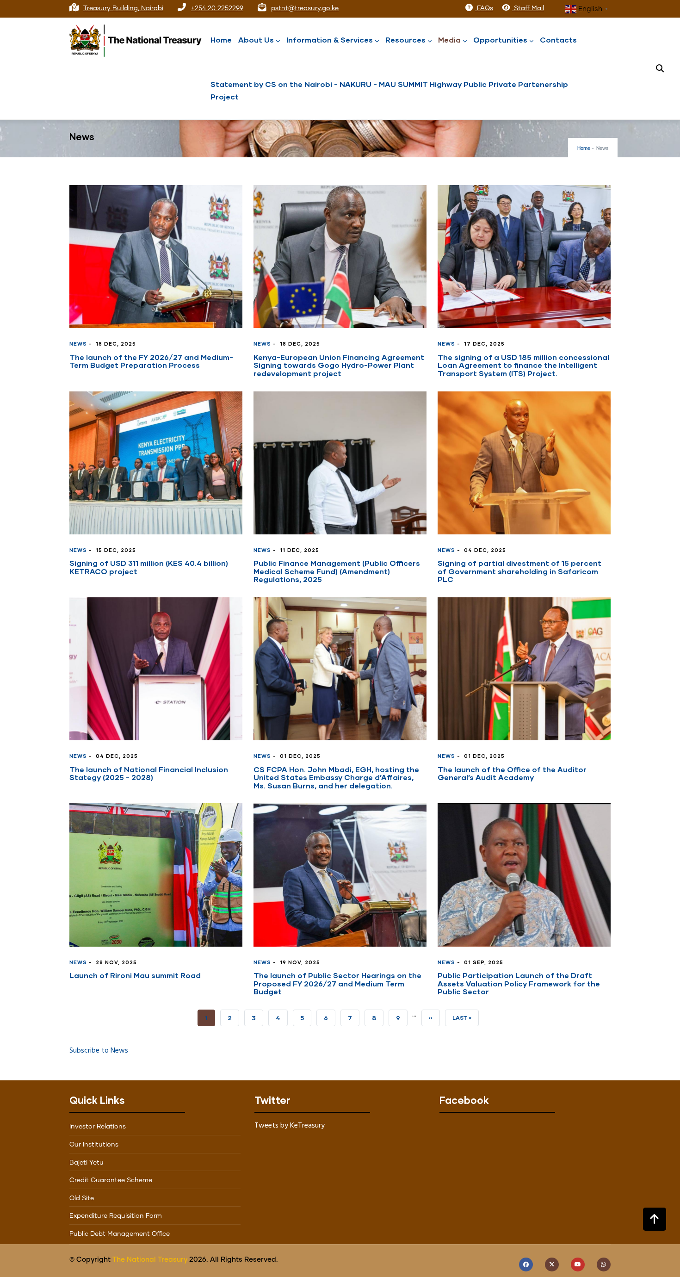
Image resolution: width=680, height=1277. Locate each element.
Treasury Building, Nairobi (123, 8)
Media (449, 39)
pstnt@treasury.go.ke (305, 8)
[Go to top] (654, 1219)
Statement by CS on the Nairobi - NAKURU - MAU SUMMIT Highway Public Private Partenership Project (389, 90)
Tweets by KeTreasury (289, 1126)
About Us (256, 39)
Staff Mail (528, 8)
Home (221, 39)
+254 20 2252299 (217, 8)
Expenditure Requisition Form (115, 1216)
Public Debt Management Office (119, 1234)
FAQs (484, 8)
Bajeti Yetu (86, 1162)
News (78, 344)
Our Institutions (93, 1144)
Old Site (81, 1198)
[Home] (138, 38)
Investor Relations (97, 1126)
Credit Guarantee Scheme (110, 1180)
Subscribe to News (98, 1051)
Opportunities (500, 39)
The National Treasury (149, 1259)
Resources (405, 39)
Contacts (558, 39)
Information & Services (329, 39)
